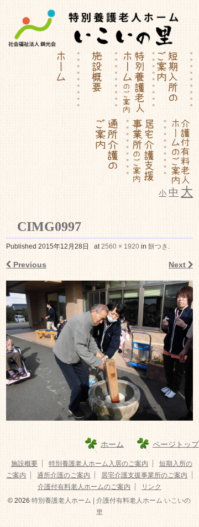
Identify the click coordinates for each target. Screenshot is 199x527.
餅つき (158, 246)
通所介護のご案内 (63, 475)
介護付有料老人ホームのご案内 (84, 487)
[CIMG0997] (99, 351)
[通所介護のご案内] (110, 151)
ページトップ (176, 443)
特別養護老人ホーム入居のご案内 (98, 463)
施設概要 (24, 463)
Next (178, 264)
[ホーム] (61, 83)
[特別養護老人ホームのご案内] (136, 83)
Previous (28, 264)
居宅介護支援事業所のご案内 (144, 475)
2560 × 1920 (120, 246)
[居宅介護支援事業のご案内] (148, 151)
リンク (151, 487)
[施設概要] (99, 83)
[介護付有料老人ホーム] (180, 151)
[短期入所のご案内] (174, 83)
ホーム (112, 443)
